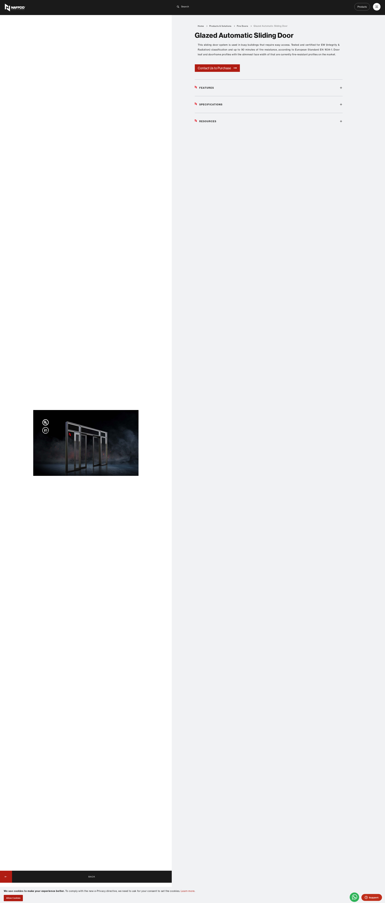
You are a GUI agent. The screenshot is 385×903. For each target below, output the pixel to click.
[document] (193, 895)
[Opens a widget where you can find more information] (371, 897)
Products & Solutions (220, 26)
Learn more (188, 890)
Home (201, 26)
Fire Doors (242, 26)
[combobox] (195, 6)
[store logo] (67, 7)
